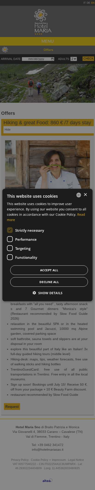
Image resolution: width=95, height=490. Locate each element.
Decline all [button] (49, 282)
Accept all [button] (49, 270)
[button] (47, 293)
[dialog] (47, 245)
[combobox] (79, 195)
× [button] (85, 195)
